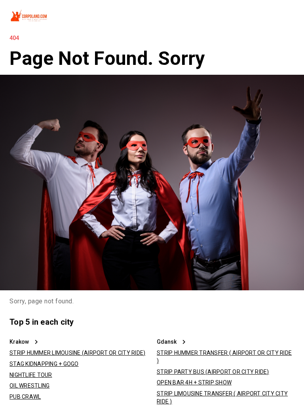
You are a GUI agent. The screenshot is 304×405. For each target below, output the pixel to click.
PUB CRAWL (25, 397)
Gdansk (167, 342)
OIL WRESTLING (29, 385)
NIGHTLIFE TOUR (31, 375)
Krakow (19, 342)
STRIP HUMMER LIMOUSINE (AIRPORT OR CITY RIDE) (77, 353)
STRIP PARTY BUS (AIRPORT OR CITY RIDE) (213, 372)
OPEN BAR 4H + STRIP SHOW (194, 382)
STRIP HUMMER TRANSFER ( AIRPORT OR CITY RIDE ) (224, 357)
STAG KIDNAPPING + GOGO (44, 364)
